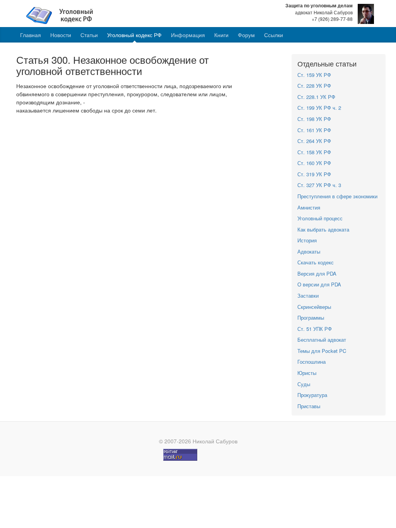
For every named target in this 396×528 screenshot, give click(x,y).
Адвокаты (308, 251)
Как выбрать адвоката (323, 229)
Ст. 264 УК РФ (314, 141)
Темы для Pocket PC (321, 350)
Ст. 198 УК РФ (314, 119)
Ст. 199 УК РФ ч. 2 (319, 107)
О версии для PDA (319, 284)
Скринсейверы (314, 306)
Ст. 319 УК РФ (314, 174)
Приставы (308, 406)
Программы (310, 317)
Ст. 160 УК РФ (314, 163)
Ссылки (273, 35)
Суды (303, 384)
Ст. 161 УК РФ (314, 130)
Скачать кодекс (315, 262)
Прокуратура (312, 395)
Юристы (306, 372)
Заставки (308, 295)
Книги (221, 35)
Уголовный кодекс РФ (134, 35)
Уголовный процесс (320, 218)
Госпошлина (311, 361)
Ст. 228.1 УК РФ (316, 96)
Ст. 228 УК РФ (314, 85)
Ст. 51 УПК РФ (314, 328)
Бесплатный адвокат (321, 339)
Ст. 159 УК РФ (314, 74)
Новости (60, 35)
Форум (246, 35)
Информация (188, 35)
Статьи (89, 35)
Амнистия (308, 207)
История (307, 240)
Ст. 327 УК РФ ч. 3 (319, 185)
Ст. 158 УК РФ (314, 152)
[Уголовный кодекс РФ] (63, 15)
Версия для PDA (316, 273)
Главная (30, 35)
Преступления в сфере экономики (337, 196)
